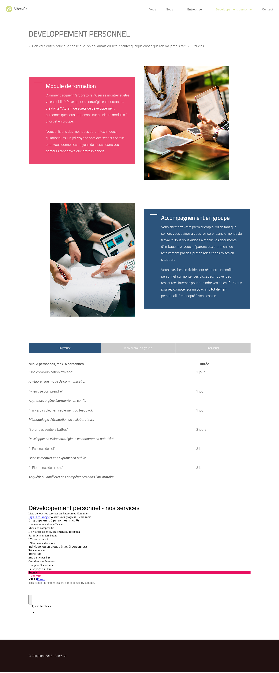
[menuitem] (157, 9)
